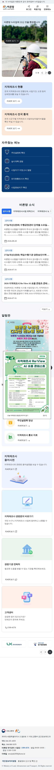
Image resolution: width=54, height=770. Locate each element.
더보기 (45, 309)
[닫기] (45, 415)
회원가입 (37, 9)
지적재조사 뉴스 (44, 211)
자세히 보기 (11, 41)
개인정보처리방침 (9, 761)
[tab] (6, 211)
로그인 (28, 9)
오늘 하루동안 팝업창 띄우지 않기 (17, 415)
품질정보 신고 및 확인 (26, 761)
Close (25, 52)
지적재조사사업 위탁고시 (24, 211)
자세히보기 (10, 469)
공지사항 (7, 212)
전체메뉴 (47, 9)
